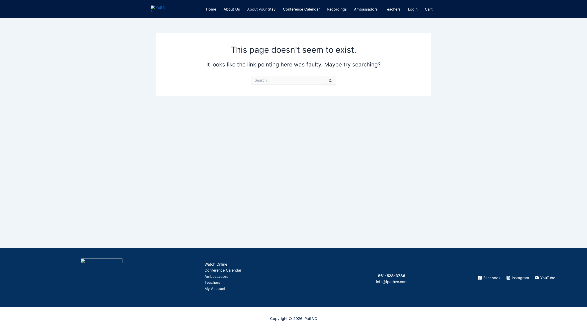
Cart (429, 9)
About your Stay (261, 9)
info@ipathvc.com (391, 281)
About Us (232, 9)
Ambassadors (366, 9)
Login (413, 9)
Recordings (337, 9)
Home (211, 9)
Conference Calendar (301, 9)
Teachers (393, 9)
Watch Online (216, 264)
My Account (215, 288)
